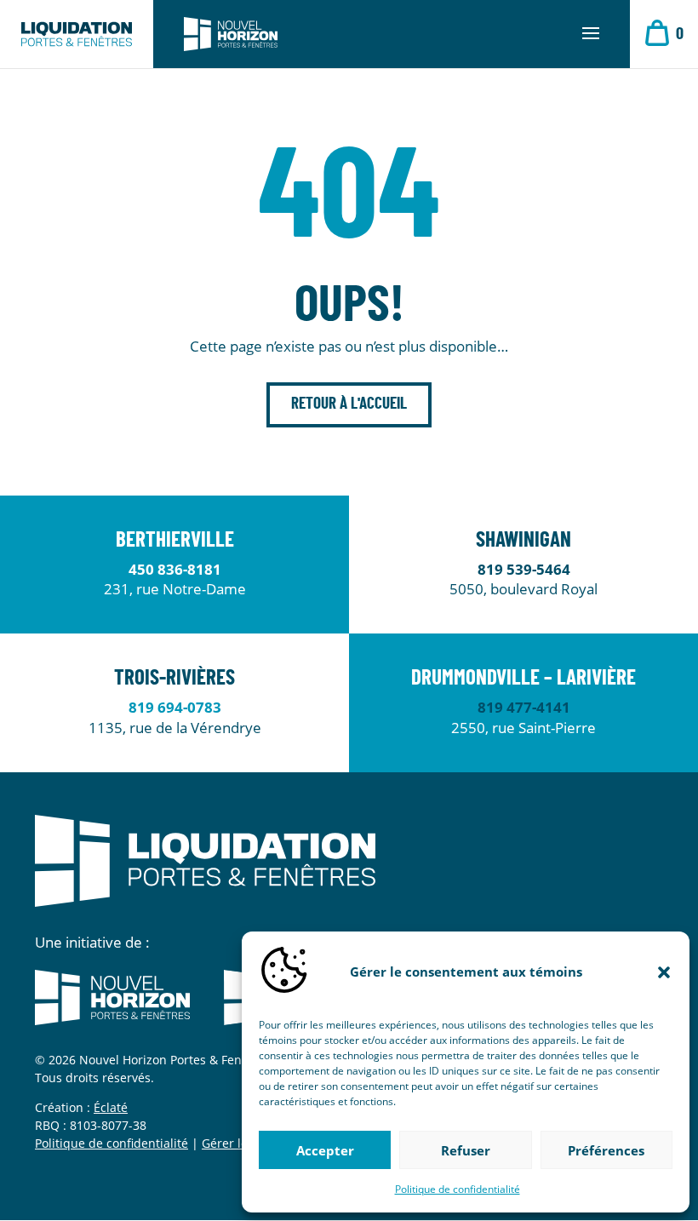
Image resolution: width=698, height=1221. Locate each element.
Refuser (465, 1150)
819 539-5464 (524, 569)
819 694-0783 (175, 707)
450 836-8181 (175, 569)
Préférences (606, 1150)
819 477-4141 (524, 707)
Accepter (325, 1150)
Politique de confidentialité (457, 1189)
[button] (663, 972)
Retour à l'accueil (349, 404)
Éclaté (111, 1107)
